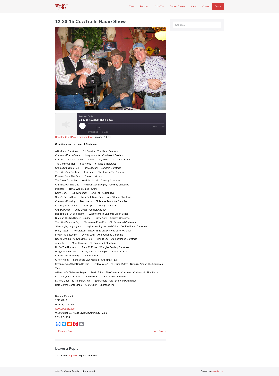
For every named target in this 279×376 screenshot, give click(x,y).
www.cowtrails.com (65, 309)
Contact (205, 6)
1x (99, 127)
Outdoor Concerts (177, 6)
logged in (73, 355)
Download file (62, 137)
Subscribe (93, 132)
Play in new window (81, 137)
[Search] (217, 25)
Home (131, 6)
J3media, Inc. (217, 371)
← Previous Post (64, 331)
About (193, 6)
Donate (218, 6)
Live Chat (159, 6)
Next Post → (159, 331)
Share (105, 132)
